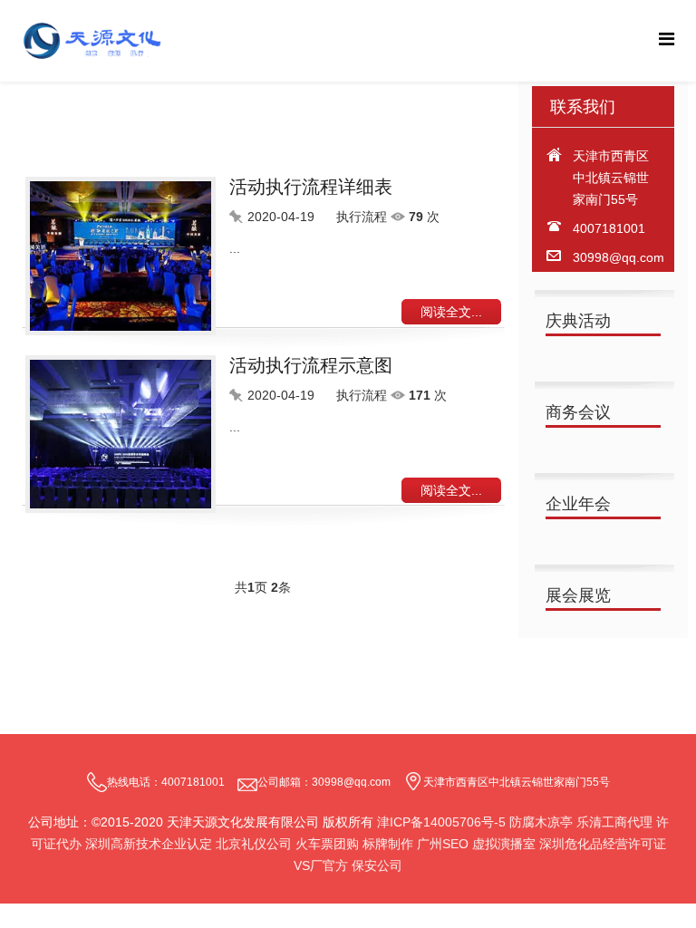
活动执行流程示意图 (310, 365)
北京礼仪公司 (254, 843)
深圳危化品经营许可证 (602, 843)
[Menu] (666, 39)
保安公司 (377, 865)
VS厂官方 (321, 865)
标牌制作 (387, 843)
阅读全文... (451, 311)
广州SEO (443, 843)
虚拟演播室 (504, 843)
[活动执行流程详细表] (127, 256)
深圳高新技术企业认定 (148, 843)
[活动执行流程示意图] (127, 434)
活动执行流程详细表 (310, 187)
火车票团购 (327, 843)
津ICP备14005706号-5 (441, 822)
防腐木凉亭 (541, 822)
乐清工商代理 (616, 822)
